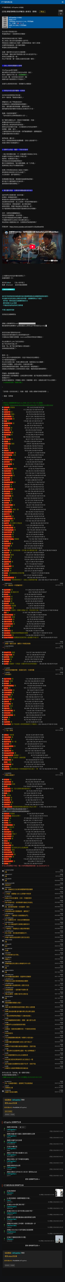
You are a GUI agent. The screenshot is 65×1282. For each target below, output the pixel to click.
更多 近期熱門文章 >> (32, 1179)
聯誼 (14, 1100)
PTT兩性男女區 (6, 7)
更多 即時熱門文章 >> (32, 1245)
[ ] (11, 1129)
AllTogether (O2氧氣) (18, 7)
